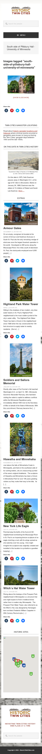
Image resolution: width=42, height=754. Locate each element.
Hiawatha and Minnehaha (19, 459)
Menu (22, 35)
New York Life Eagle (16, 526)
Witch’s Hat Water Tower (19, 588)
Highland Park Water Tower (20, 304)
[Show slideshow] (21, 97)
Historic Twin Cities (21, 10)
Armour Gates (12, 228)
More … (21, 191)
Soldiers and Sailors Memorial (16, 381)
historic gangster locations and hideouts (20, 132)
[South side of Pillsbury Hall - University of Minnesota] (21, 84)
